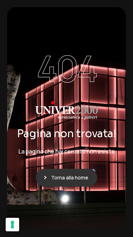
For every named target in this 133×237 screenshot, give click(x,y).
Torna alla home (69, 177)
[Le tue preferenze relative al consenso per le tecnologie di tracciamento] (12, 224)
